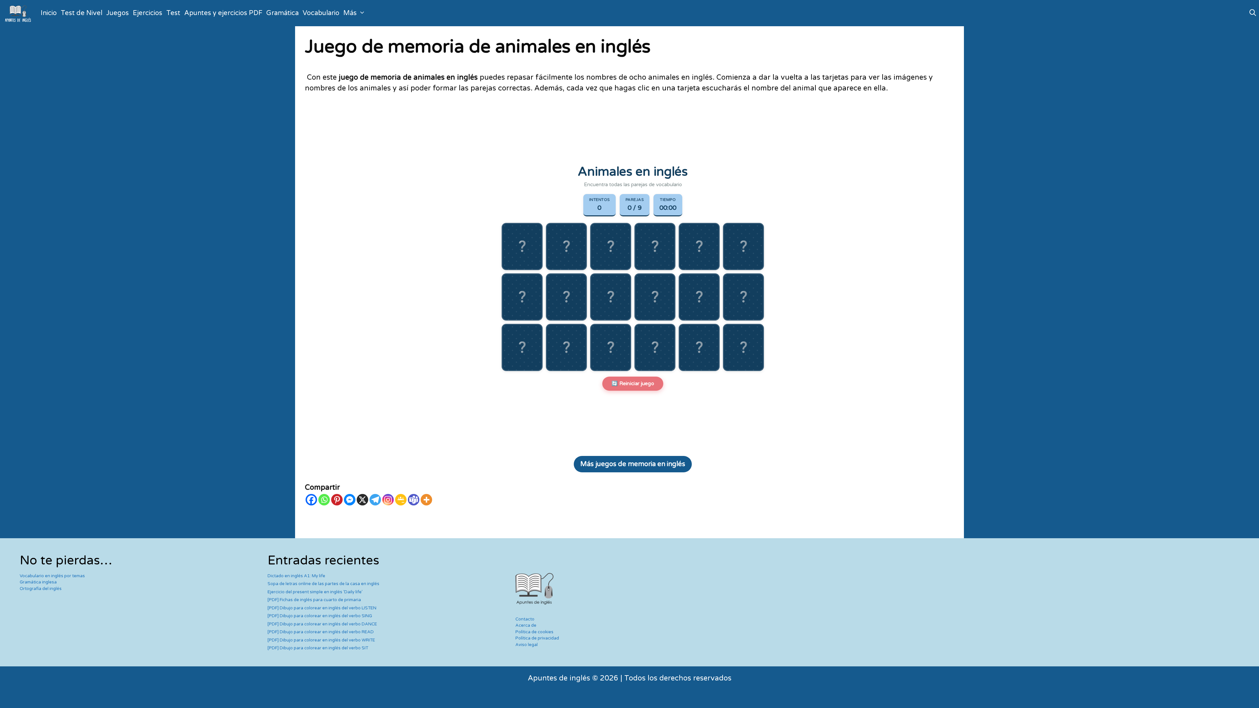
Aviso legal (526, 644)
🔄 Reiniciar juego (632, 383)
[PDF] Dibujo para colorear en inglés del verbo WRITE (321, 640)
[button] (522, 246)
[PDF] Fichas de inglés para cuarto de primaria (314, 599)
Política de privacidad (537, 638)
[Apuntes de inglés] (19, 13)
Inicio (49, 13)
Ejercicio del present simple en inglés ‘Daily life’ (315, 592)
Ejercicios (147, 13)
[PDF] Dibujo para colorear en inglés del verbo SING (320, 616)
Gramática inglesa (38, 582)
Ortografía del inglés (41, 588)
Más (350, 13)
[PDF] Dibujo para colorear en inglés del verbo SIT (318, 648)
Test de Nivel (81, 13)
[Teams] (413, 499)
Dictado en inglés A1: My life (296, 576)
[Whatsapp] (324, 499)
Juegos (117, 13)
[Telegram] (375, 499)
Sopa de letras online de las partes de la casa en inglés (323, 583)
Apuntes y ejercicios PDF (223, 13)
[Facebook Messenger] (349, 499)
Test (173, 13)
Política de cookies (534, 632)
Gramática (282, 13)
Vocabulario (321, 13)
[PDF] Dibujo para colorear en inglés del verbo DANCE (322, 624)
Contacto (524, 619)
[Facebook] (311, 499)
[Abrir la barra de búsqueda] (1253, 13)
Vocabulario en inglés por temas (52, 576)
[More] (426, 499)
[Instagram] (388, 499)
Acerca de (525, 625)
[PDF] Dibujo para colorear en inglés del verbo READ (321, 632)
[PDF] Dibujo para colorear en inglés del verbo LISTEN (322, 608)
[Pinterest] (337, 499)
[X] (362, 499)
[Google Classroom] (401, 499)
